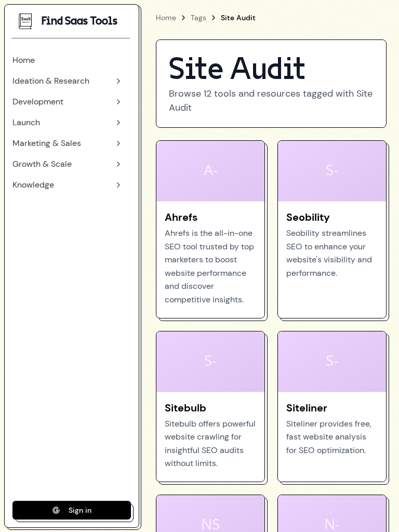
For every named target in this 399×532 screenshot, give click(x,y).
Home (166, 17)
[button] (67, 60)
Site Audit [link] (238, 17)
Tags (198, 17)
